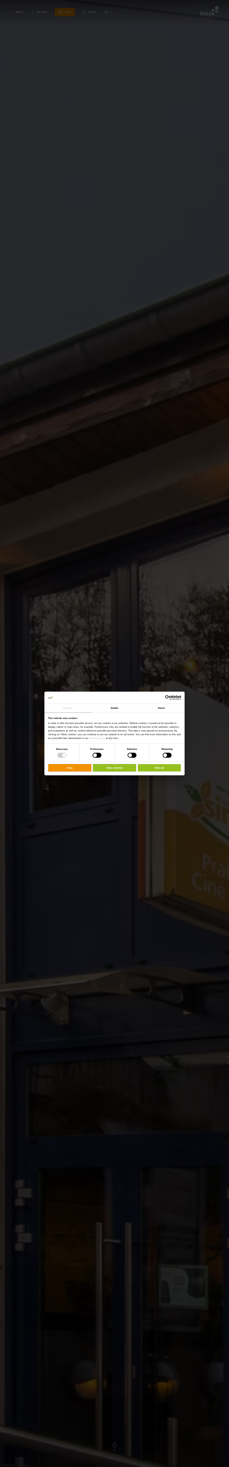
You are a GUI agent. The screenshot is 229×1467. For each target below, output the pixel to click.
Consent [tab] (67, 708)
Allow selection (114, 767)
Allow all (159, 767)
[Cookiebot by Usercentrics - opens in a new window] (167, 697)
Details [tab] (114, 708)
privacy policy (97, 738)
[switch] (97, 755)
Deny (70, 767)
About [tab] (161, 708)
